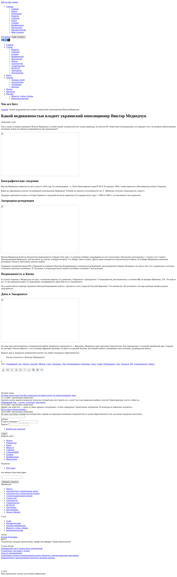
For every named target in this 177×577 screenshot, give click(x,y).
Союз (48, 364)
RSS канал (11, 468)
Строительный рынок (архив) (19, 496)
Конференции (17, 25)
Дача (64, 364)
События (15, 18)
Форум (9, 89)
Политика (56, 364)
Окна (93, 364)
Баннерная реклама (19, 98)
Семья (99, 364)
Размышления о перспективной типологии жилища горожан (28, 558)
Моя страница (17, 32)
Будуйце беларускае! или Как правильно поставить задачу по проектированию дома (38, 395)
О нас (8, 521)
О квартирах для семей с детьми (15, 551)
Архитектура (17, 63)
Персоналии (16, 27)
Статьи (9, 47)
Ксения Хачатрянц (9, 537)
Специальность (141, 364)
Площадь (125, 364)
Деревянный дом (13, 364)
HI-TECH (15, 68)
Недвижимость (74, 364)
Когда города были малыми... (14, 409)
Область (26, 364)
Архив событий (13, 512)
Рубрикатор (16, 13)
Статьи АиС (11, 498)
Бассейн (34, 364)
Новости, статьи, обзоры (22, 96)
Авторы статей (18, 80)
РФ (131, 364)
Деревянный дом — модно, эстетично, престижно (23, 402)
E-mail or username (10, 421)
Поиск (14, 11)
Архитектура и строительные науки (22, 491)
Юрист (152, 364)
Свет (118, 364)
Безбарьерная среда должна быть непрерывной (22, 548)
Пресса (14, 61)
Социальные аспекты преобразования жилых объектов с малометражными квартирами (40, 555)
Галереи (15, 23)
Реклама (9, 94)
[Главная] (6, 37)
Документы (16, 70)
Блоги (14, 20)
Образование (109, 364)
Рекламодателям (18, 30)
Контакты (10, 91)
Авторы (9, 77)
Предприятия (17, 73)
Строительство (18, 66)
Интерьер (86, 364)
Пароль (5, 424)
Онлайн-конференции (16, 525)
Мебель (42, 364)
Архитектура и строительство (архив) (23, 493)
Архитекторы (17, 82)
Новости (15, 16)
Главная (9, 6)
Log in (4, 434)
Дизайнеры (16, 84)
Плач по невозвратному (11, 553)
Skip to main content (9, 2)
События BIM (12, 452)
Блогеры (15, 87)
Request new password (15, 429)
